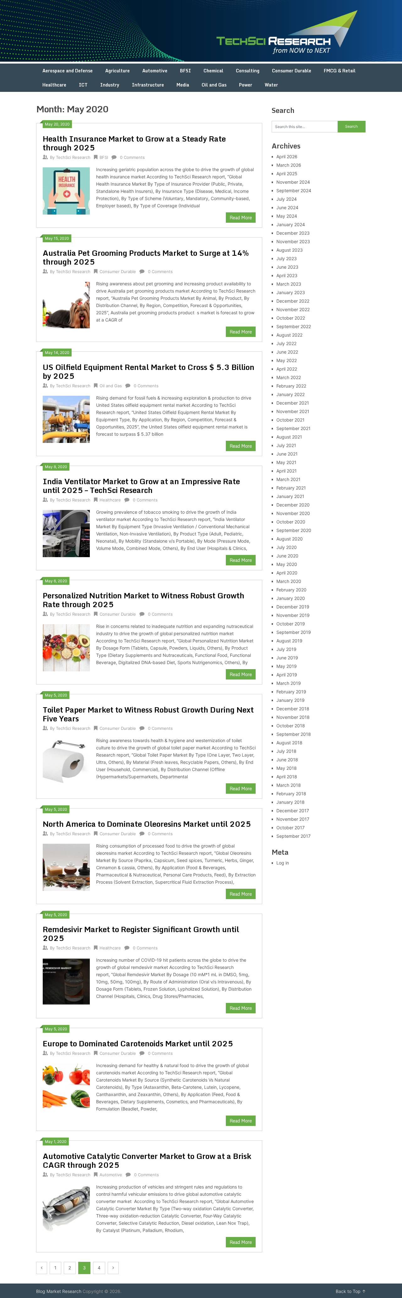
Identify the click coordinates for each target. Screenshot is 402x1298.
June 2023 (287, 267)
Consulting (247, 70)
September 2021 (293, 428)
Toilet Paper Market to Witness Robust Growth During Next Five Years (148, 714)
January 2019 (290, 700)
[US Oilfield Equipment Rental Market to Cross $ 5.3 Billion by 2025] (66, 418)
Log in (282, 862)
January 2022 (290, 394)
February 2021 (291, 487)
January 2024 (290, 224)
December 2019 (292, 606)
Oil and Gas (214, 84)
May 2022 (286, 360)
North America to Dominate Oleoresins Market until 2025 (147, 824)
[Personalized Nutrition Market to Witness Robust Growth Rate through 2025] (66, 647)
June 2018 (287, 759)
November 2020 (293, 513)
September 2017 (293, 836)
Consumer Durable (291, 70)
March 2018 (288, 785)
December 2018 (292, 708)
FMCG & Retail (340, 70)
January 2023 (290, 292)
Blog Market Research (58, 1291)
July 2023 (286, 258)
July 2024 (286, 199)
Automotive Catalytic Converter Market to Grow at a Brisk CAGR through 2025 (147, 1160)
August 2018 (289, 742)
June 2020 (287, 555)
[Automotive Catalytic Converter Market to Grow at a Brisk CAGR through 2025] (66, 1207)
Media (183, 84)
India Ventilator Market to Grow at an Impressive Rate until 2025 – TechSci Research (141, 485)
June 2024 (287, 207)
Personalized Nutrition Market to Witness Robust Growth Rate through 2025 (143, 599)
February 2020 (291, 589)
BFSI (185, 70)
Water (271, 84)
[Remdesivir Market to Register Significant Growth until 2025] (66, 980)
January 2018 (290, 802)
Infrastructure (148, 84)
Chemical (213, 70)
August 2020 (289, 538)
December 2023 (293, 233)
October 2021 (290, 419)
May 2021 (286, 462)
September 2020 (293, 530)
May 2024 (286, 216)
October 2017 (290, 827)
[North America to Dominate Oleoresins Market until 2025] (66, 866)
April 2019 (286, 674)
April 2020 (286, 572)
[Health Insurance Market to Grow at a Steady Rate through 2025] (66, 190)
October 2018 (290, 725)
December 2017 (292, 810)
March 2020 (288, 581)
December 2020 (293, 504)
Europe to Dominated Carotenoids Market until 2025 (138, 1043)
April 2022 (286, 369)
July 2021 (286, 445)
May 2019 (286, 666)
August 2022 (289, 335)
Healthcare (54, 84)
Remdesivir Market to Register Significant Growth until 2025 (141, 933)
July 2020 (286, 547)
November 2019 (293, 615)
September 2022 (293, 326)
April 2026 (286, 156)
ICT (83, 84)
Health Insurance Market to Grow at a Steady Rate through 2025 (134, 143)
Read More (241, 217)
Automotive (154, 70)
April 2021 (286, 470)
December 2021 (292, 403)
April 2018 (286, 776)
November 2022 (293, 309)
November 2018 (293, 717)
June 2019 (287, 657)
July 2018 (286, 751)
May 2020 (286, 564)
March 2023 (288, 284)
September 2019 (293, 632)
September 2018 (293, 734)
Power (245, 84)
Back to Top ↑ (351, 1291)
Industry (109, 84)
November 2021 (292, 411)
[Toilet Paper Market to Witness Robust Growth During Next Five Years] (66, 761)
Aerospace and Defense (67, 70)
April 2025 (286, 173)
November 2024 (293, 182)
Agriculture (117, 70)
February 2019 (291, 691)
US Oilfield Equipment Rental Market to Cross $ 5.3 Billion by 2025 (148, 371)
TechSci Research (73, 157)
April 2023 (286, 275)
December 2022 (292, 301)
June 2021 (287, 453)
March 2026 (288, 165)
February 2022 (291, 386)
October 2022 (290, 318)
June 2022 (287, 352)
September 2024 (293, 190)
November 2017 (292, 819)
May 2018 (286, 768)
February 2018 (291, 793)
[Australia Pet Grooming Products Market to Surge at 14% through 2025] (66, 304)
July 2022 (286, 343)
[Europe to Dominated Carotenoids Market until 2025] (66, 1086)
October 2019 (290, 623)
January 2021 (290, 496)
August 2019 (289, 640)
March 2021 (288, 479)
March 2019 (288, 683)
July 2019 (286, 649)
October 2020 (290, 521)
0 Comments (132, 157)
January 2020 (290, 598)
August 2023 (289, 250)
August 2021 (289, 436)
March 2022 (288, 377)
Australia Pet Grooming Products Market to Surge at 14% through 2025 (146, 257)
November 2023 (293, 241)
